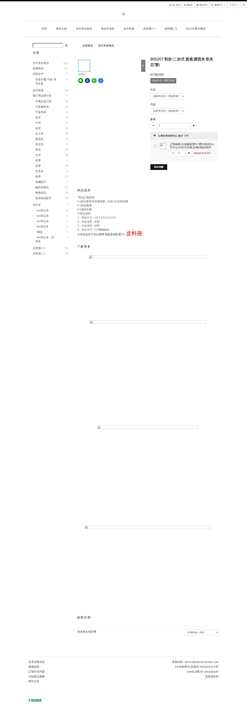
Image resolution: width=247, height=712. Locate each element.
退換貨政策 (211, 676)
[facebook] (87, 80)
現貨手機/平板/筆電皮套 (45, 81)
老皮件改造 (107, 28)
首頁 (44, 28)
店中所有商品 (84, 28)
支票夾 (39, 171)
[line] (80, 80)
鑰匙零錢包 (42, 187)
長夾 (38, 117)
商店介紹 (61, 28)
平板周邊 (40, 112)
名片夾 (39, 133)
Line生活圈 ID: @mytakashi (202, 671)
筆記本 (37, 205)
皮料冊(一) (149, 28)
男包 (38, 149)
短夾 (38, 128)
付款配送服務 (37, 676)
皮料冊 (134, 233)
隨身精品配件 (43, 198)
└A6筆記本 (42, 216)
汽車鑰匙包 (42, 106)
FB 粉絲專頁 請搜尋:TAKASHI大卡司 (196, 666)
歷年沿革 (34, 681)
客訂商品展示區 (42, 95)
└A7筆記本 (42, 221)
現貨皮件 (38, 74)
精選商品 (38, 68)
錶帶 (38, 176)
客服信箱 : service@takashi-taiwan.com (195, 662)
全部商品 (87, 45)
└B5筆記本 (42, 226)
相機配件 (40, 182)
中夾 (38, 123)
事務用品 (40, 192)
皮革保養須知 (37, 662)
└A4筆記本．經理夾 (44, 239)
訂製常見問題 (37, 671)
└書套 (39, 232)
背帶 (38, 160)
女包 (38, 155)
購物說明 (34, 666)
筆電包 (39, 144)
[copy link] (100, 80)
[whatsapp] (94, 80)
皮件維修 (129, 28)
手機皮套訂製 (43, 101)
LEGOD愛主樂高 (195, 28)
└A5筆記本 (42, 210)
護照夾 (39, 139)
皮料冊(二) (170, 28)
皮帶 (38, 166)
